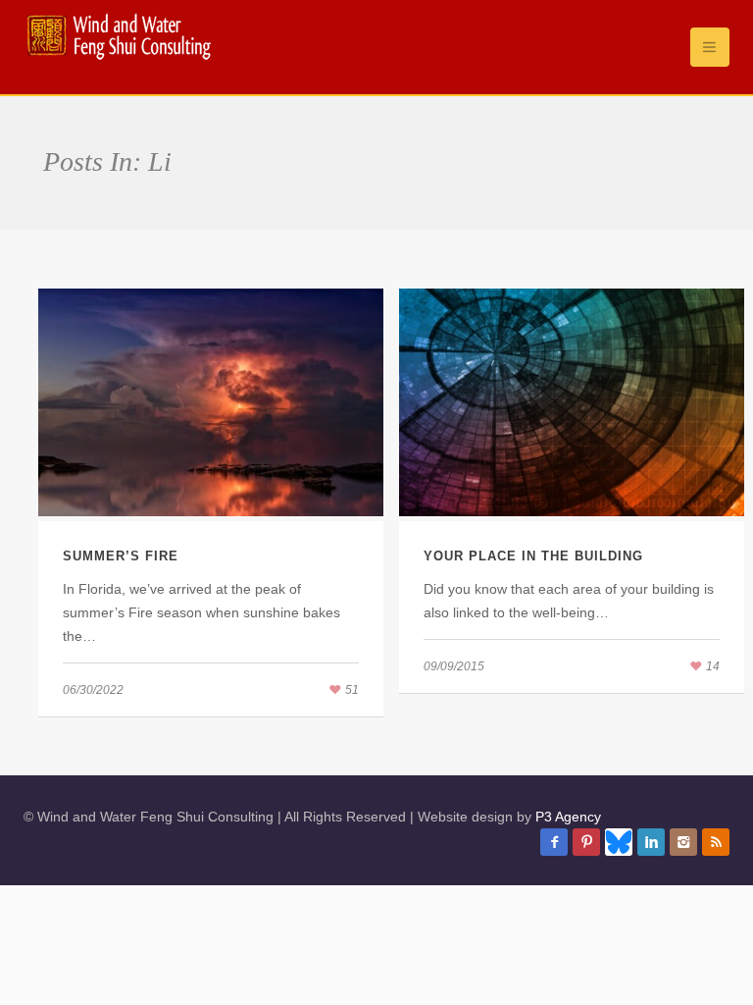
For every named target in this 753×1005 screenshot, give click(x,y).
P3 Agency (568, 816)
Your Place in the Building (533, 556)
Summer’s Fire (120, 556)
